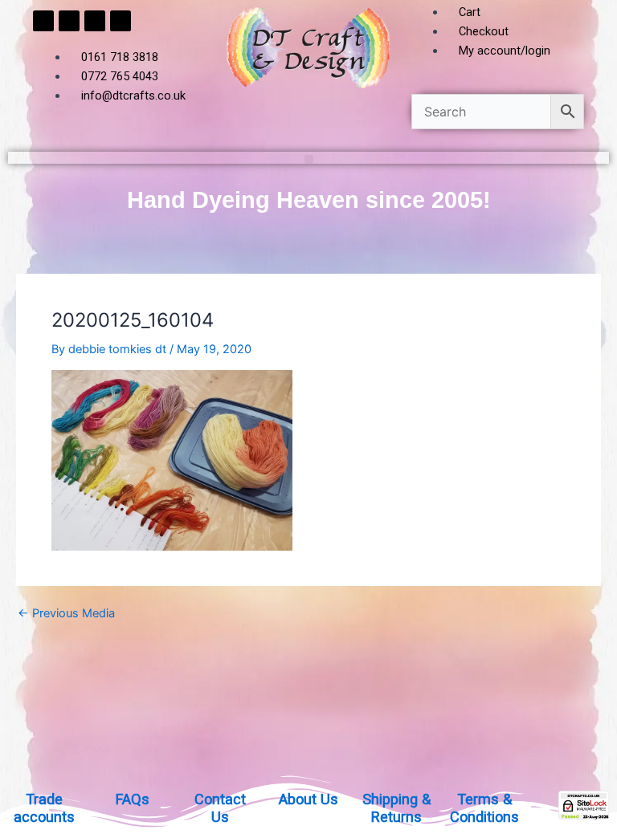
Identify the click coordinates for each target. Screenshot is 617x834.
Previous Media (66, 614)
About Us (308, 799)
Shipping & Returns (396, 808)
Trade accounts (44, 808)
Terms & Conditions (484, 808)
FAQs (132, 799)
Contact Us (220, 808)
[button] (308, 159)
